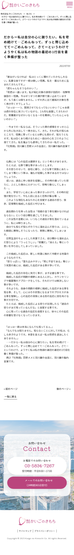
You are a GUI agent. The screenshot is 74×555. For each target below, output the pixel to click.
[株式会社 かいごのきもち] (20, 5)
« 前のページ (11, 388)
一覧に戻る (10, 396)
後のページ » (63, 388)
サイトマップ (25, 531)
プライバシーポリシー (44, 531)
